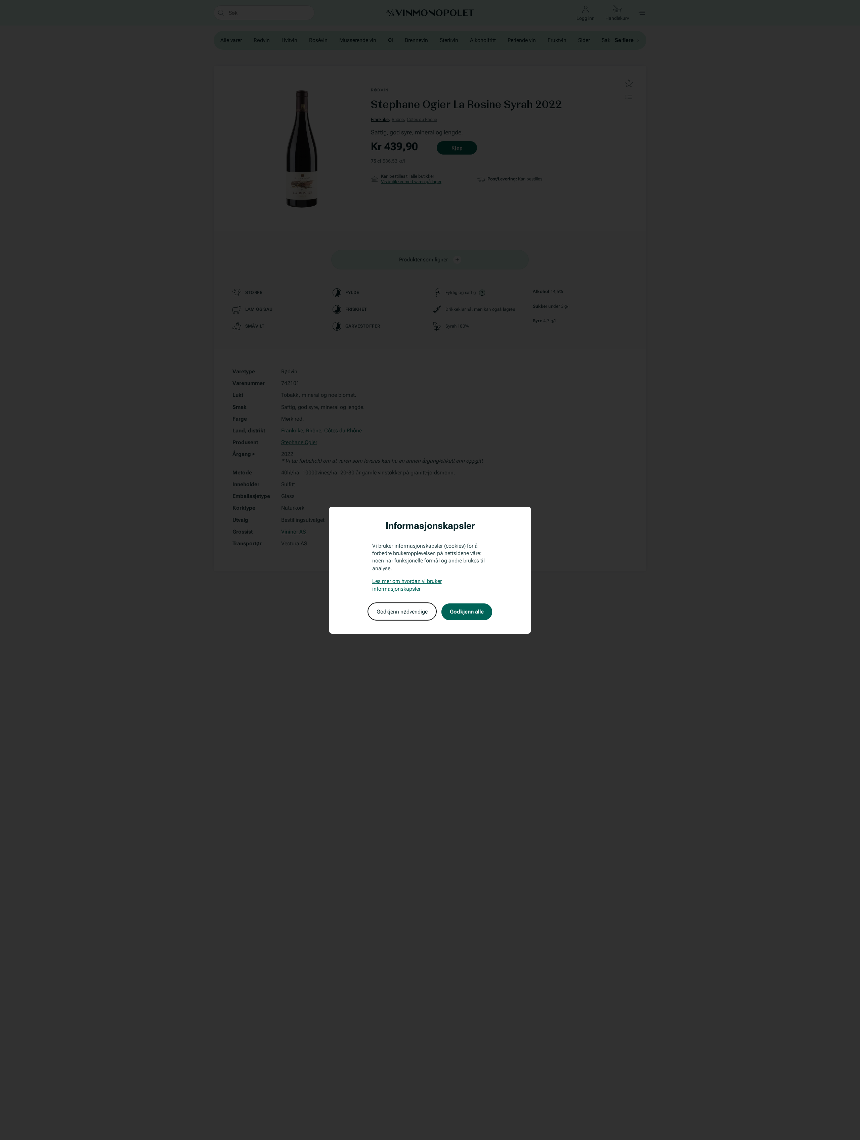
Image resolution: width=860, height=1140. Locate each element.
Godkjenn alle (467, 611)
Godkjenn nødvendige (402, 611)
